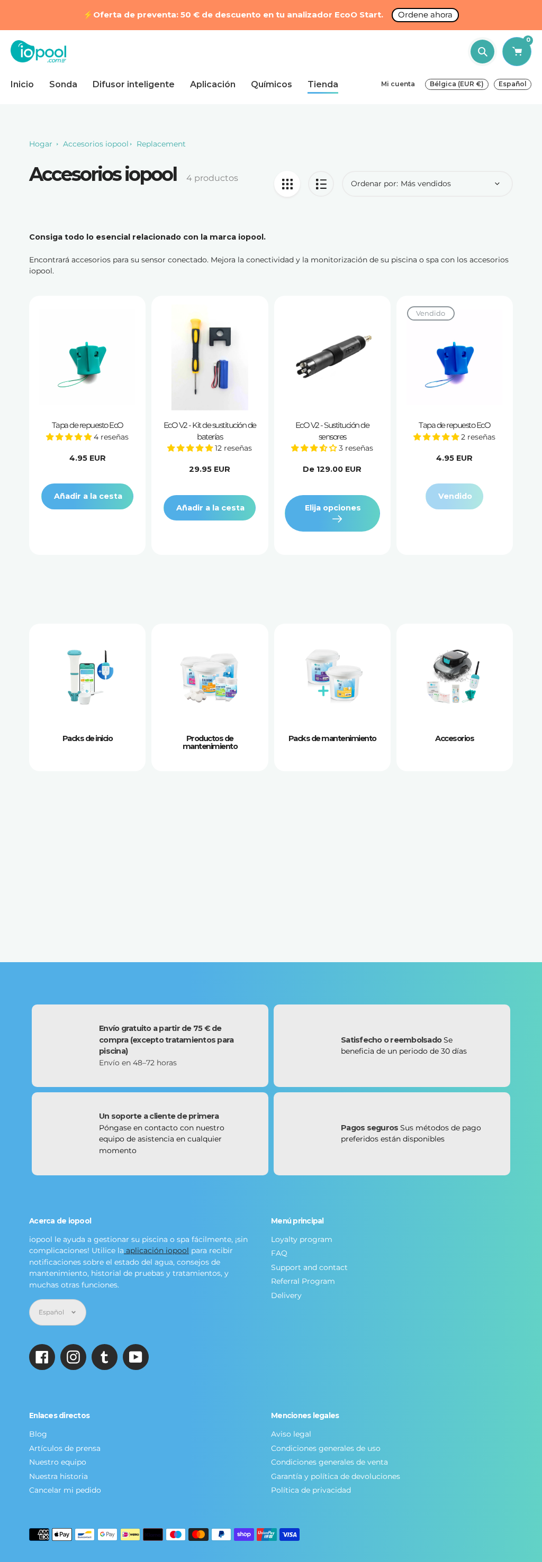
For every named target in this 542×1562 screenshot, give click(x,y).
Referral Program (303, 1281)
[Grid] (287, 184)
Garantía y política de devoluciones (335, 1476)
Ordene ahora (425, 15)
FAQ (279, 1253)
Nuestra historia (58, 1476)
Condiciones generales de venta (329, 1462)
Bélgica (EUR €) (457, 84)
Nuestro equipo (57, 1462)
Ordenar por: (374, 183)
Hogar (40, 144)
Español (513, 84)
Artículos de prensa (65, 1448)
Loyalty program (301, 1239)
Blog (38, 1434)
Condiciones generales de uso (326, 1448)
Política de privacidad (311, 1490)
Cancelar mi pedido (65, 1490)
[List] (321, 184)
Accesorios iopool (96, 144)
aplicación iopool (156, 1250)
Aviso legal (291, 1434)
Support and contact (309, 1267)
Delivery (286, 1295)
